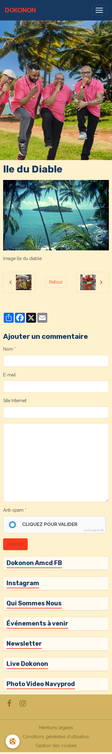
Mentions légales (56, 727)
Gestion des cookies (56, 745)
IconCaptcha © (94, 530)
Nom (8, 349)
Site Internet (14, 400)
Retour (56, 282)
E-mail (9, 374)
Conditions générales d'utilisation (56, 736)
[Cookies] (13, 741)
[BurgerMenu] (99, 10)
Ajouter (15, 544)
